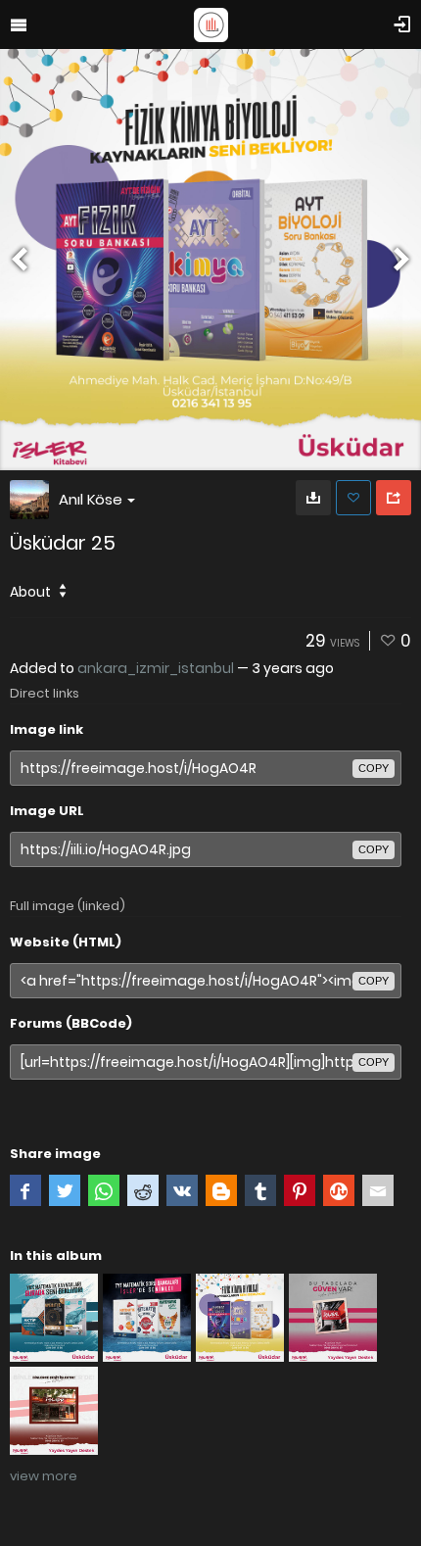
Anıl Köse (90, 499)
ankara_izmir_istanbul (155, 668)
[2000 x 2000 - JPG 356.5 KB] (313, 497)
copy (373, 768)
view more (43, 1476)
